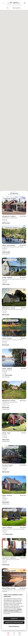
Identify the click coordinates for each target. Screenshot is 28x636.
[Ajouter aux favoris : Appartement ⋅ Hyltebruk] (24, 540)
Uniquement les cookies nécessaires (14, 622)
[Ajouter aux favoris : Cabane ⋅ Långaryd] (24, 350)
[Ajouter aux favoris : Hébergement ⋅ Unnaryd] (24, 290)
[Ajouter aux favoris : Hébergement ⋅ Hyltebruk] (24, 198)
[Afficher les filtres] (24, 3)
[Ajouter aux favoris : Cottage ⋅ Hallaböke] (24, 259)
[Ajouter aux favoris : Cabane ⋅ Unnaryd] (24, 320)
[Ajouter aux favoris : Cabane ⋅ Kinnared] (24, 477)
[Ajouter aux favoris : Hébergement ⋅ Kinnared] (24, 383)
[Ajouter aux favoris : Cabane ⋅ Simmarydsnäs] (24, 227)
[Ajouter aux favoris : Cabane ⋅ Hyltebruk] (24, 510)
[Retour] (3, 3)
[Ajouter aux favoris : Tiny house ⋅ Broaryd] (24, 447)
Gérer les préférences (14, 626)
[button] (6, 223)
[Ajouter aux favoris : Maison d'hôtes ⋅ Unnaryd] (24, 570)
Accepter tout (14, 618)
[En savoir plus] (19, 194)
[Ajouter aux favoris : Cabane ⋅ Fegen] (24, 415)
